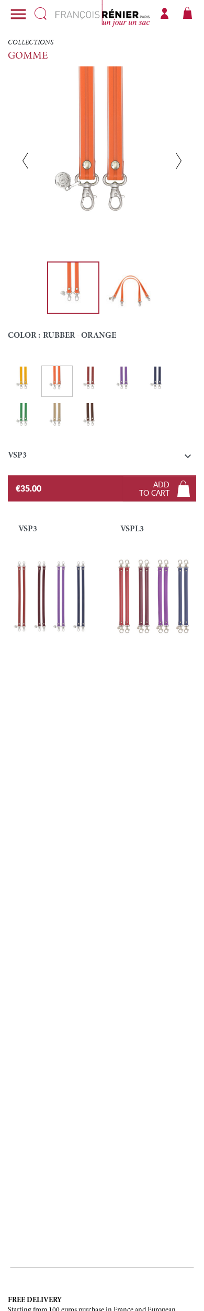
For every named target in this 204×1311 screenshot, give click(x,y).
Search (40, 13)
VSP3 (27, 529)
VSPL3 (132, 529)
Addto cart (154, 488)
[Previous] (25, 160)
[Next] (178, 160)
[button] (102, 458)
